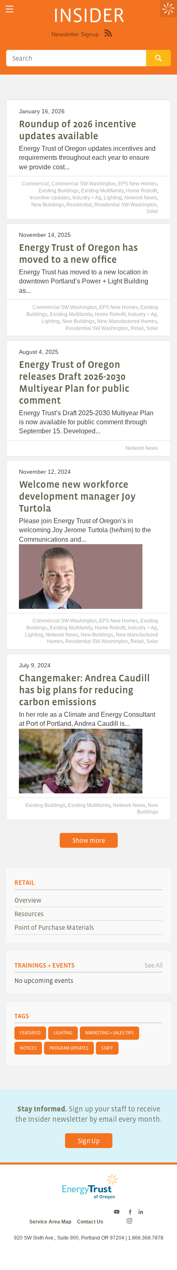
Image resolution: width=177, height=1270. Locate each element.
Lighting (113, 198)
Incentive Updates (50, 198)
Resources (29, 913)
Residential (79, 205)
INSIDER (88, 15)
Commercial (35, 184)
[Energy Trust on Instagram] (131, 1222)
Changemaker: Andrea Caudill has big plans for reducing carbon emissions (84, 689)
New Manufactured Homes (127, 321)
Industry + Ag (86, 198)
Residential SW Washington (125, 205)
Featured (30, 1032)
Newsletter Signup (75, 34)
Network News (140, 198)
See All (153, 965)
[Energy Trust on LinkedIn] (140, 1212)
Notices (28, 1047)
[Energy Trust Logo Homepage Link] (88, 1195)
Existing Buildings (59, 191)
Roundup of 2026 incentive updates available (77, 129)
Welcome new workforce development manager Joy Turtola (77, 496)
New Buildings (47, 205)
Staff (107, 1047)
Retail (137, 328)
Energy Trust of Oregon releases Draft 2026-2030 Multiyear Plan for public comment (74, 382)
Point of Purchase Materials (54, 927)
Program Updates (68, 1047)
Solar (152, 211)
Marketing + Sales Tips (109, 1032)
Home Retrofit (141, 191)
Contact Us (90, 1222)
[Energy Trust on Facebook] (130, 1212)
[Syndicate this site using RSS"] (108, 39)
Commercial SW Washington (83, 184)
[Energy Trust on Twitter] (118, 1212)
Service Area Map (50, 1222)
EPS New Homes (137, 184)
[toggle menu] (9, 9)
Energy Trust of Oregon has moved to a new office (78, 253)
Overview (28, 900)
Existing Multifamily (102, 191)
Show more (88, 840)
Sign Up (89, 1140)
